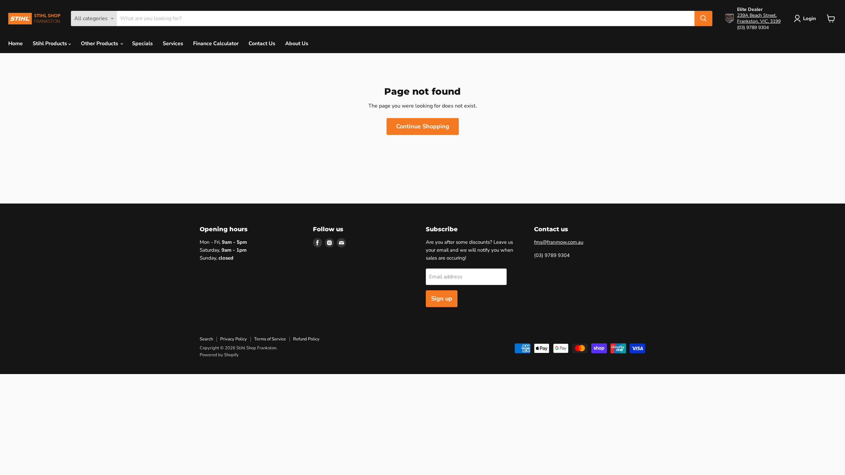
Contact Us (262, 43)
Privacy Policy (233, 339)
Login (809, 18)
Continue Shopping (422, 126)
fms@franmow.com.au (558, 242)
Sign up (441, 298)
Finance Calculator (216, 43)
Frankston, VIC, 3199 (759, 21)
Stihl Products (50, 43)
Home (15, 43)
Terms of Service (270, 339)
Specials (142, 43)
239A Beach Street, (757, 15)
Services (173, 43)
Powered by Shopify (219, 355)
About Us (296, 43)
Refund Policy (306, 339)
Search (206, 339)
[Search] (703, 18)
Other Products (100, 43)
